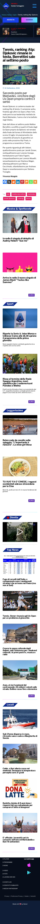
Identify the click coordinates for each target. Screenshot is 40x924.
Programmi (8, 862)
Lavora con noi (9, 877)
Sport (14, 15)
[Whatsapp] (31, 182)
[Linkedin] (18, 182)
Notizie (9, 15)
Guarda (29, 20)
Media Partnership (11, 888)
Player (6, 859)
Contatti (33, 896)
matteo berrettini (18, 194)
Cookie (26, 896)
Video (6, 870)
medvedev (31, 194)
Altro (31, 295)
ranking (20, 198)
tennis (28, 198)
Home (4, 15)
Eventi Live (8, 882)
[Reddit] (13, 182)
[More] (35, 182)
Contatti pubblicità (11, 885)
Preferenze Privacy (17, 896)
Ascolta (10, 20)
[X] (9, 182)
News (6, 865)
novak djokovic (9, 198)
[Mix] (26, 182)
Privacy (6, 896)
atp (8, 194)
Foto (5, 873)
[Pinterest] (22, 182)
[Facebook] (5, 182)
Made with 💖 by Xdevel (20, 904)
